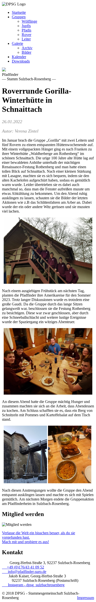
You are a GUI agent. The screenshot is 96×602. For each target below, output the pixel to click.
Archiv (27, 48)
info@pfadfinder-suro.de (24, 571)
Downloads (21, 61)
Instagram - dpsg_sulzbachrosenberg (33, 585)
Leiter (26, 39)
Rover (26, 35)
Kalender (19, 57)
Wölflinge (29, 21)
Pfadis (26, 30)
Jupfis (26, 26)
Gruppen (19, 17)
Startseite (19, 12)
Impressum (85, 598)
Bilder (26, 52)
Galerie (17, 43)
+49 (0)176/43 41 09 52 (23, 567)
